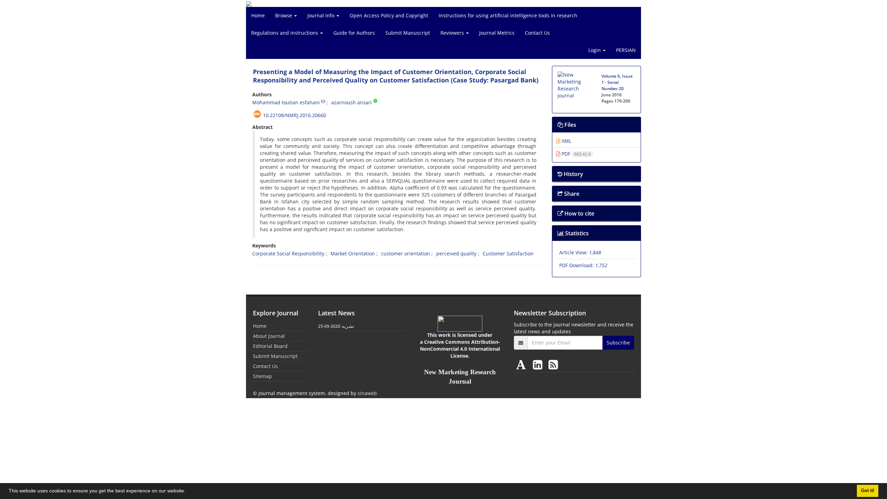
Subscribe (618, 342)
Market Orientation (353, 253)
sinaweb (367, 393)
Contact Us (537, 32)
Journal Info (321, 15)
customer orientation (405, 253)
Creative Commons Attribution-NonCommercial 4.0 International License (460, 349)
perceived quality (456, 253)
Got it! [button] (867, 490)
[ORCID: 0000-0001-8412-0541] (375, 101)
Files (569, 125)
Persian (626, 50)
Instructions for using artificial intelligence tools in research (508, 15)
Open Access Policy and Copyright (389, 15)
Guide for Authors (354, 32)
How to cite (578, 213)
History (572, 174)
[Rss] (553, 364)
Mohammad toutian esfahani (286, 102)
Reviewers (452, 32)
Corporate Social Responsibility (288, 253)
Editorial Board (270, 346)
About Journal (269, 336)
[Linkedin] (539, 364)
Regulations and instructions (285, 32)
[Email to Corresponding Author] (323, 101)
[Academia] (522, 364)
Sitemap (262, 376)
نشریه (348, 326)
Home (258, 15)
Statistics (576, 233)
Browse (284, 15)
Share (571, 194)
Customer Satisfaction (508, 253)
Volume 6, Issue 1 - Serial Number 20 (617, 82)
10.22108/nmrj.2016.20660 (294, 115)
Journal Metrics (497, 32)
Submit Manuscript (407, 32)
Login (595, 50)
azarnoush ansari (351, 102)
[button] (188, 492)
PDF (575, 153)
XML (565, 141)
